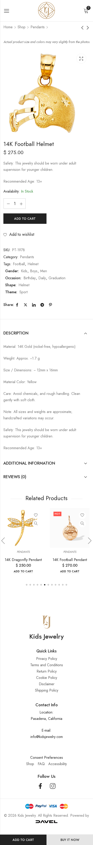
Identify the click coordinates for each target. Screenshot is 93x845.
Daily (42, 278)
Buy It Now (69, 840)
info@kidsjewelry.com (46, 736)
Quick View (36, 523)
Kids (24, 271)
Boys (33, 271)
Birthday (29, 278)
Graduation (57, 278)
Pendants (37, 27)
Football (19, 264)
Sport (23, 292)
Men (43, 271)
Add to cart (23, 840)
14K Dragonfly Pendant (23, 559)
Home (8, 27)
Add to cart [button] (23, 571)
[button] (26, 584)
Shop (22, 27)
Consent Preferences (46, 757)
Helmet (33, 264)
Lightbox (81, 58)
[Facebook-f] (40, 786)
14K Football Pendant (70, 559)
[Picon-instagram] (52, 786)
